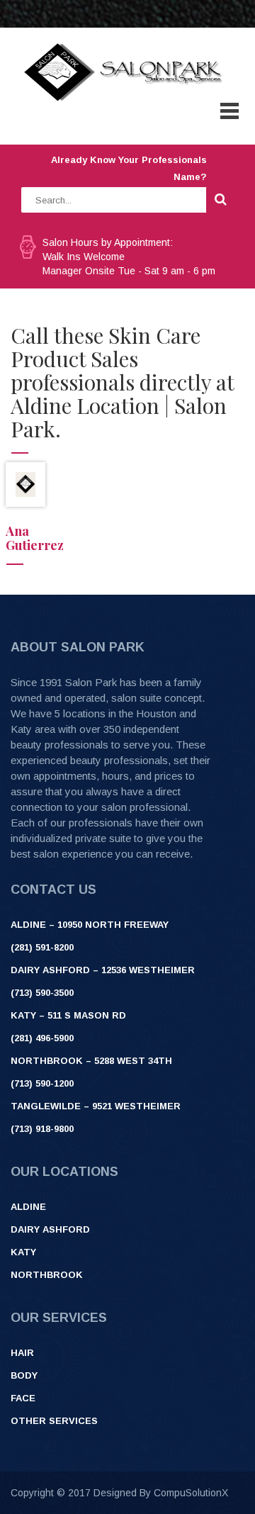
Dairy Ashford (50, 1229)
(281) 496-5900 (42, 1038)
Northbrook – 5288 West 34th (91, 1060)
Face (23, 1398)
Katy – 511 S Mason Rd (68, 1015)
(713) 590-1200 (42, 1083)
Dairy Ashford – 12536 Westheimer (103, 970)
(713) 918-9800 (42, 1128)
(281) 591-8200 (42, 947)
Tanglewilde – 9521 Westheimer (96, 1106)
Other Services (54, 1420)
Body (24, 1375)
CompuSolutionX (191, 1492)
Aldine (28, 1206)
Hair (22, 1352)
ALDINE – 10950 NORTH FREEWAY (90, 924)
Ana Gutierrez (35, 538)
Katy (23, 1252)
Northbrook (47, 1274)
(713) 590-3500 (42, 992)
